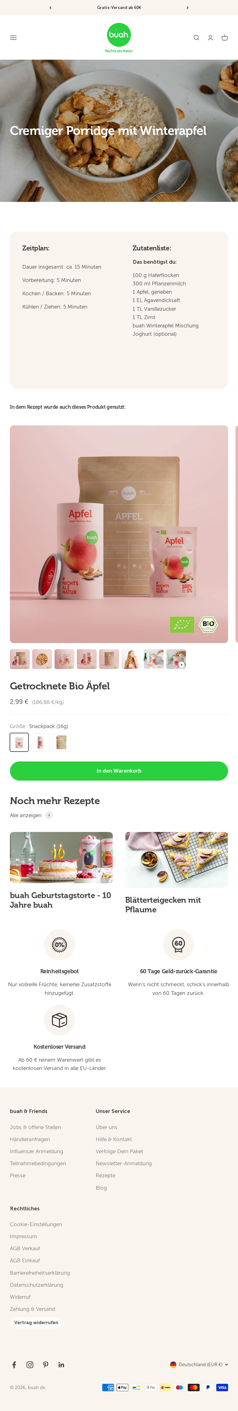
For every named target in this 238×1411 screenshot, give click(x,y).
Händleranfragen (30, 1139)
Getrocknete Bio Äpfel (60, 686)
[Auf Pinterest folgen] (46, 1365)
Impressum (23, 1236)
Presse (17, 1176)
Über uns (106, 1127)
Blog (101, 1188)
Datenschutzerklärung (36, 1285)
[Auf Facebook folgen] (14, 1365)
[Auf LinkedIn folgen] (61, 1365)
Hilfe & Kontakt (114, 1139)
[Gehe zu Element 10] (42, 660)
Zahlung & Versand (32, 1309)
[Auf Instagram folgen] (30, 1365)
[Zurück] (50, 7)
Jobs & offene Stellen (35, 1127)
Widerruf (20, 1297)
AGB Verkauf (25, 1248)
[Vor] (188, 7)
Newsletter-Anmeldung (124, 1163)
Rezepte (105, 1176)
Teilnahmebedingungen (38, 1163)
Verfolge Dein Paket (119, 1151)
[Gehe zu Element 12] (87, 660)
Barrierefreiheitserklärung (40, 1273)
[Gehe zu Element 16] (176, 660)
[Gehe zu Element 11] (64, 660)
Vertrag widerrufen (36, 1322)
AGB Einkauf (25, 1261)
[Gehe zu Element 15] (154, 660)
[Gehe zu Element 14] (131, 660)
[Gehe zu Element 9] (20, 660)
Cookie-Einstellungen (36, 1224)
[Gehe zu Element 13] (109, 660)
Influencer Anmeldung (36, 1151)
